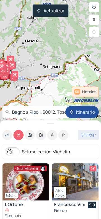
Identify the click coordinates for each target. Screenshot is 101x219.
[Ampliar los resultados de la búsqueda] (50, 123)
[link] (85, 92)
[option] (7, 135)
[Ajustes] (94, 20)
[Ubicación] (94, 32)
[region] (26, 181)
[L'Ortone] (26, 181)
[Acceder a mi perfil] (94, 7)
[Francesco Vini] (75, 181)
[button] (14, 74)
